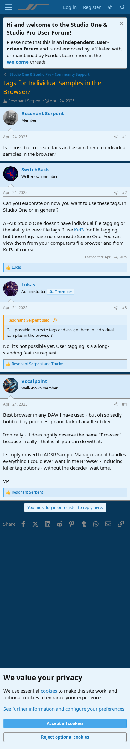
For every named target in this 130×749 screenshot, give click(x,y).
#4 (124, 404)
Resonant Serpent (25, 100)
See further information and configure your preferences (63, 708)
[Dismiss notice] (120, 24)
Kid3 (79, 229)
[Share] (116, 137)
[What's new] (110, 7)
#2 (124, 192)
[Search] (122, 7)
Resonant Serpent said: (28, 320)
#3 (124, 307)
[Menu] (8, 7)
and (37, 363)
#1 (124, 136)
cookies (49, 691)
